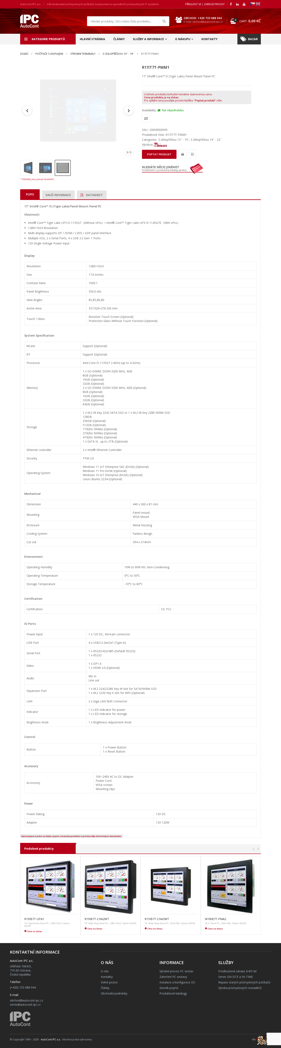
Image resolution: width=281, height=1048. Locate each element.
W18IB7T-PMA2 (215, 919)
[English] (258, 4)
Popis (30, 194)
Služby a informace (148, 39)
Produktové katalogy (173, 993)
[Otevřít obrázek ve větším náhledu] (78, 110)
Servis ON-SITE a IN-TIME (235, 977)
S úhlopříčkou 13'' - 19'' (118, 54)
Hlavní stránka (92, 39)
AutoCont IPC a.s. (51, 1039)
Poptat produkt (159, 154)
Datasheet (94, 195)
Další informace (58, 195)
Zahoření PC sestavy (173, 977)
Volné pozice (109, 982)
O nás (105, 971)
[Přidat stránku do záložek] (191, 154)
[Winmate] (160, 144)
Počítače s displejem (49, 54)
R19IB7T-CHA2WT (97, 919)
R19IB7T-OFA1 (34, 919)
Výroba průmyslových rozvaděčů (240, 988)
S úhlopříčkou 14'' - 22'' (206, 140)
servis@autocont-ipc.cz (25, 1004)
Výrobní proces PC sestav (176, 971)
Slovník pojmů (168, 988)
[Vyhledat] (164, 21)
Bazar (253, 39)
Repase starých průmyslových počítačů (244, 982)
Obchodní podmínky (114, 993)
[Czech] (252, 4)
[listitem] (28, 168)
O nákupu (182, 39)
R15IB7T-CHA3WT (157, 919)
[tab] (30, 194)
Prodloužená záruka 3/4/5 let (237, 971)
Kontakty (209, 39)
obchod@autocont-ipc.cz (26, 1000)
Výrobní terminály (82, 54)
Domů (24, 54)
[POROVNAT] (146, 118)
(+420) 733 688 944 (23, 987)
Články (119, 39)
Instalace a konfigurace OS (177, 982)
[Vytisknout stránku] (182, 154)
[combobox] (128, 21)
